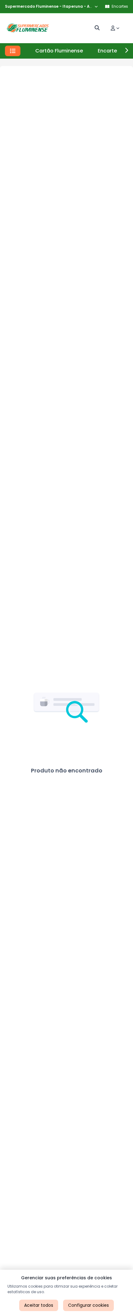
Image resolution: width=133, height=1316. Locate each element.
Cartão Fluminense (59, 50)
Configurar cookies (88, 1305)
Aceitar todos (38, 1305)
